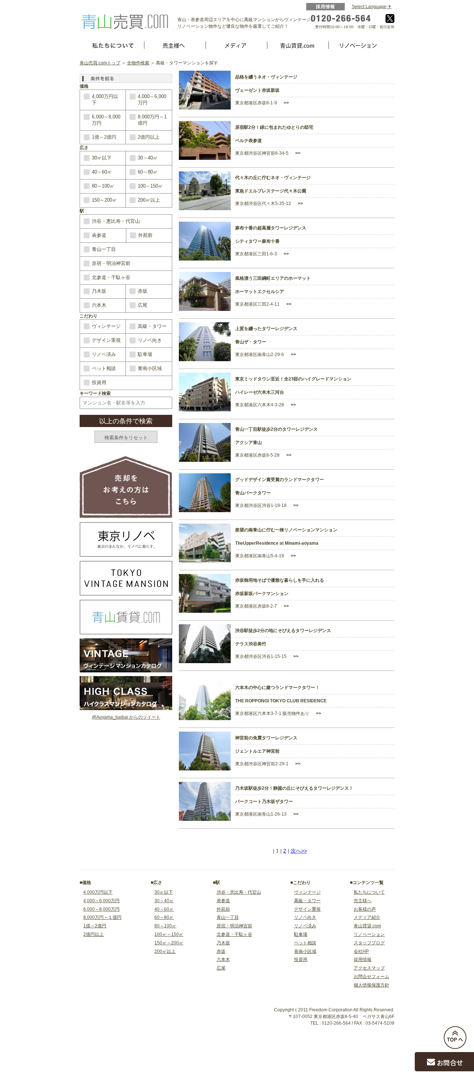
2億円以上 (149, 137)
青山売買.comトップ (100, 62)
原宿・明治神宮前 (111, 263)
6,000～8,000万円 (106, 120)
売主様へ (362, 900)
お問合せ (450, 1062)
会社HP (361, 951)
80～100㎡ (103, 186)
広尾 (142, 305)
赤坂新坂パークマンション (261, 593)
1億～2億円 (104, 137)
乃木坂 (99, 291)
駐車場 (145, 354)
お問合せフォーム (371, 976)
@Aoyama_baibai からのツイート (126, 717)
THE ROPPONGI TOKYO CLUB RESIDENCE (281, 700)
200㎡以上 (149, 200)
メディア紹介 (367, 917)
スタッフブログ (369, 942)
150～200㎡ (104, 200)
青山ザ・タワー (250, 342)
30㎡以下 (101, 158)
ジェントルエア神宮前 (257, 751)
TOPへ (455, 1037)
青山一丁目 (104, 249)
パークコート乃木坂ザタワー (264, 801)
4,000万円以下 (105, 99)
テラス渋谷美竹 (250, 643)
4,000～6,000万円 (152, 99)
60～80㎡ (148, 172)
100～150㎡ (150, 186)
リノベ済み (104, 354)
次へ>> (299, 851)
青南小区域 (150, 368)
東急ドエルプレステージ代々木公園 (270, 191)
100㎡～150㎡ (168, 934)
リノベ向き (150, 340)
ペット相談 (104, 368)
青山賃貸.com (367, 925)
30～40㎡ (148, 158)
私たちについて (369, 892)
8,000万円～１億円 (102, 917)
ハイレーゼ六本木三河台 (259, 392)
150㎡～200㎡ (168, 942)
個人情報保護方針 (371, 985)
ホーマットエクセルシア (259, 291)
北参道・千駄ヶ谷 (111, 277)
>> (286, 102)
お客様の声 (365, 909)
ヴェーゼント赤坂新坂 (257, 90)
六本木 (99, 305)
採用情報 (326, 6)
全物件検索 (138, 62)
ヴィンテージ (106, 326)
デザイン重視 (106, 340)
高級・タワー (152, 326)
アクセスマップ (369, 968)
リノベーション (369, 934)
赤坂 (142, 291)
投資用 (99, 382)
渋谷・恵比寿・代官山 (116, 221)
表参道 (99, 235)
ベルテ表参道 (248, 140)
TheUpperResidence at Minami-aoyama (276, 543)
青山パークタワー (253, 492)
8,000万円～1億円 (152, 120)
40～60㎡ (102, 172)
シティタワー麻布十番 (257, 241)
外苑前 (145, 235)
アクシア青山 (248, 442)
